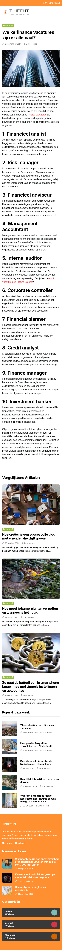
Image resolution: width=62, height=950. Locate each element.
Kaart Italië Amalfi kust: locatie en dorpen (39, 781)
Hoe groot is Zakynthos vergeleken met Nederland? (36, 745)
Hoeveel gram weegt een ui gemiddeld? (30, 889)
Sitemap (7, 843)
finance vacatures (37, 114)
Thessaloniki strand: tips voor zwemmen (37, 727)
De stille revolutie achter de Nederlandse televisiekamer (36, 763)
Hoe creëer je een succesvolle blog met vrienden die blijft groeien (28, 536)
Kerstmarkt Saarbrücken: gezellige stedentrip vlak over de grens (35, 876)
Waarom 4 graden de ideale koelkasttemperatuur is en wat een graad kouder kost (38, 798)
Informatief (8, 25)
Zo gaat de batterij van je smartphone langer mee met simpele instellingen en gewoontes (30, 686)
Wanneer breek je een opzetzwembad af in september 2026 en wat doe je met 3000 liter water (37, 862)
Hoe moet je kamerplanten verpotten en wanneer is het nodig (30, 610)
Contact (20, 843)
